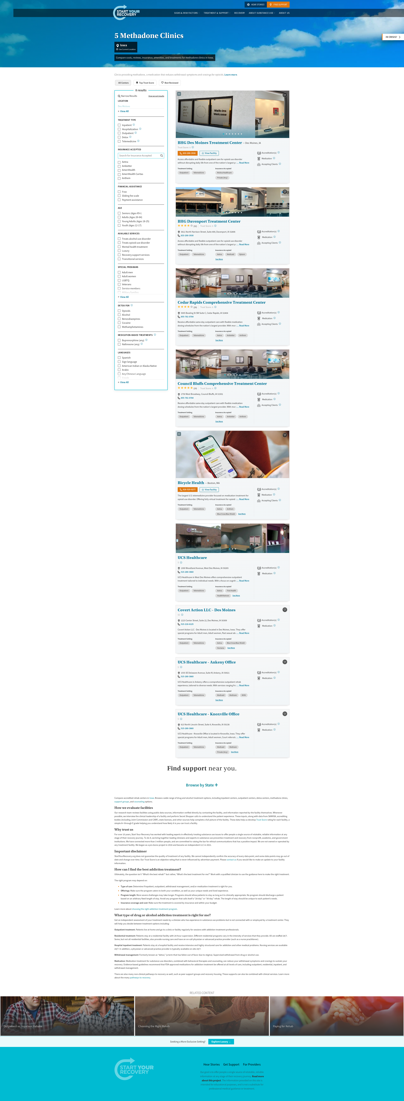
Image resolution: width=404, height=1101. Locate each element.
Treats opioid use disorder (136, 242)
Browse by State (200, 785)
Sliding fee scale (130, 195)
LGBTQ (125, 280)
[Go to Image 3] (229, 133)
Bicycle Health (191, 482)
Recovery (239, 13)
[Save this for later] (284, 95)
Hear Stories (257, 4)
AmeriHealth (128, 170)
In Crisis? (391, 37)
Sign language (129, 361)
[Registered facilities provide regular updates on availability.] (280, 164)
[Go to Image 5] (235, 133)
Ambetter (127, 166)
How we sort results (156, 96)
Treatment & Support (216, 13)
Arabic (125, 369)
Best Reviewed (171, 82)
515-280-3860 (187, 571)
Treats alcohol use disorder (136, 238)
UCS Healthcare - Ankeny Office (207, 662)
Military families (130, 292)
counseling (139, 801)
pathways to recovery (140, 977)
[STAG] (279, 489)
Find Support (280, 4)
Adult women (129, 276)
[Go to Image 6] (238, 133)
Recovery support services (136, 255)
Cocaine (126, 322)
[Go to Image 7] (241, 133)
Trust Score (261, 819)
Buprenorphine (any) (133, 340)
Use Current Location (127, 49)
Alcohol (126, 314)
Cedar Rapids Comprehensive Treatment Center (222, 302)
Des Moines (124, 106)
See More (219, 259)
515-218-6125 (187, 624)
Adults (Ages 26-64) (132, 217)
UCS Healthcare (192, 557)
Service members (131, 288)
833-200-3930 (189, 153)
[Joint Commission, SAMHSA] (279, 152)
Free (124, 191)
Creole (125, 378)
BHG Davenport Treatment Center (209, 221)
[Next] (283, 114)
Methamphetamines (132, 327)
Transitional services (133, 259)
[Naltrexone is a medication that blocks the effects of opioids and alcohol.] (142, 344)
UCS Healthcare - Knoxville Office (208, 714)
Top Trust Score (146, 82)
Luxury (125, 250)
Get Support (231, 1064)
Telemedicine (129, 141)
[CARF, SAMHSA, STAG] (279, 567)
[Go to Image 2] (226, 133)
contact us (231, 859)
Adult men (127, 272)
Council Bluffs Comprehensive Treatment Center (222, 383)
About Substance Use (261, 13)
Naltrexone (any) (131, 344)
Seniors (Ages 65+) (132, 213)
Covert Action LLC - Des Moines (206, 609)
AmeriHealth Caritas (132, 174)
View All (124, 111)
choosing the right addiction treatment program (154, 909)
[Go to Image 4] (232, 133)
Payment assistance (132, 200)
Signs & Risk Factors (186, 13)
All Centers (123, 82)
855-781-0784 (187, 316)
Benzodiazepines (131, 319)
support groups (121, 801)
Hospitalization (130, 129)
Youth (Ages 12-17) (132, 225)
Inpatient (127, 125)
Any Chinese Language (134, 374)
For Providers (252, 1064)
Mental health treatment (135, 246)
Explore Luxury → (221, 1041)
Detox (125, 137)
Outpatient (128, 133)
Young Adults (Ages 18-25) (135, 221)
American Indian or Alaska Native (139, 366)
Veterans (126, 284)
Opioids (126, 310)
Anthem (126, 178)
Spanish (126, 357)
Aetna (125, 162)
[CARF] (279, 312)
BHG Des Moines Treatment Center (210, 142)
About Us (284, 13)
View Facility (211, 153)
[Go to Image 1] (223, 133)
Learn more (230, 74)
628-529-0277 (189, 489)
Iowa (151, 798)
